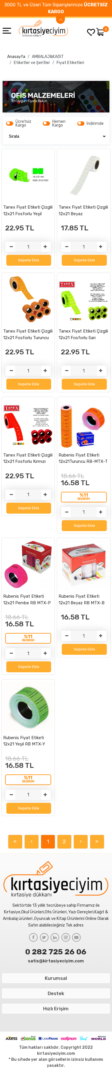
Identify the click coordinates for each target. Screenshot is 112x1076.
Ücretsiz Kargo (23, 123)
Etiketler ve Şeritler (32, 62)
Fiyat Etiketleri (70, 62)
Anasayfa (16, 56)
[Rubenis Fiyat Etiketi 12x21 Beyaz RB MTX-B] (84, 565)
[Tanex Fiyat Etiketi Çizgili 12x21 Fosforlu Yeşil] (28, 176)
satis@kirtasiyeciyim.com (56, 961)
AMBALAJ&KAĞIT (48, 56)
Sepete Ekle (28, 260)
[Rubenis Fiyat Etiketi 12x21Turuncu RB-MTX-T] (84, 423)
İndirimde (95, 123)
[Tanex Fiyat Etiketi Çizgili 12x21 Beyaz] (84, 176)
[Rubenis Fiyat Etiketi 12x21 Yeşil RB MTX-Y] (28, 706)
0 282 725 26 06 (55, 951)
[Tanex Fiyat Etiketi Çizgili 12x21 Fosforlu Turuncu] (28, 299)
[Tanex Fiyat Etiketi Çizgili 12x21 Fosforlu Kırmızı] (28, 423)
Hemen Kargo (58, 123)
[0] (100, 32)
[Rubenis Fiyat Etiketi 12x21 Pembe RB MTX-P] (28, 565)
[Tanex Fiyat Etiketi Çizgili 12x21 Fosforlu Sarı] (84, 299)
